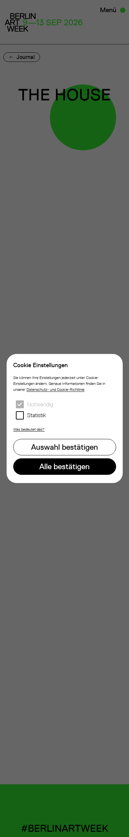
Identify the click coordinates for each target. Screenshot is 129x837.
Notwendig (40, 404)
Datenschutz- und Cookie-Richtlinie (55, 389)
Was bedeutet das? (29, 429)
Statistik (36, 415)
